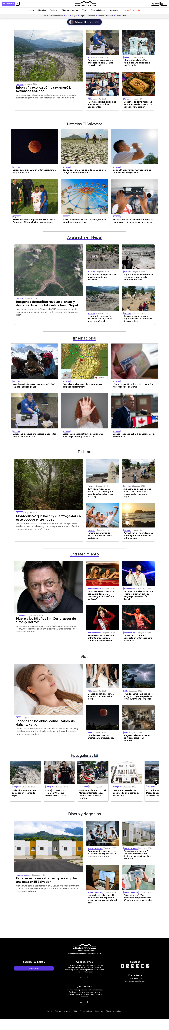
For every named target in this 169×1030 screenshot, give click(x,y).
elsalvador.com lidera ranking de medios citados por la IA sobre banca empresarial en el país (102, 899)
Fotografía (16, 787)
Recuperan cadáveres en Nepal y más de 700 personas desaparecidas (137, 318)
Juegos (74, 16)
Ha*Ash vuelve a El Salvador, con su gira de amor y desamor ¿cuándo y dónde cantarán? (101, 595)
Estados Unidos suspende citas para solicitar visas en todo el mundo (100, 62)
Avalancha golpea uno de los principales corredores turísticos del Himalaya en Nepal (137, 493)
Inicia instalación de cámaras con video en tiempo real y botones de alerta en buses (133, 220)
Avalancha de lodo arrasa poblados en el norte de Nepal (24, 793)
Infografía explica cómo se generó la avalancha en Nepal (44, 89)
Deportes (114, 10)
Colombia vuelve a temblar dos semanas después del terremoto (82, 385)
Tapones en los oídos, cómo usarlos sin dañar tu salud (45, 722)
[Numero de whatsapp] (137, 967)
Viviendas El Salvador (105, 16)
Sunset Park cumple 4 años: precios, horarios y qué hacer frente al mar (84, 220)
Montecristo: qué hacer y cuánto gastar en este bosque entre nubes (48, 517)
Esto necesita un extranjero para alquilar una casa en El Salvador (46, 880)
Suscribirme (34, 968)
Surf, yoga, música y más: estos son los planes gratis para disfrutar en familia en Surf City (100, 493)
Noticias (42, 10)
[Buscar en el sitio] (18, 4)
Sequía (44, 16)
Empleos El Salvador (87, 16)
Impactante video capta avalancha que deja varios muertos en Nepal (100, 318)
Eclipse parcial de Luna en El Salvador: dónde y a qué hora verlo (34, 171)
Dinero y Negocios (113, 1011)
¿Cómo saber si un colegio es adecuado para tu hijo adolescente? (102, 104)
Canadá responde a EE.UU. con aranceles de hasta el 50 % (134, 435)
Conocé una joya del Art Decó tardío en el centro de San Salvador (126, 793)
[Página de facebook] (122, 967)
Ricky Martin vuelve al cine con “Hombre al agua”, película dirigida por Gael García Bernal (138, 595)
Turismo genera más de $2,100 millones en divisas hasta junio (100, 535)
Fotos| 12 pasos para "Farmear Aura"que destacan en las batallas (57, 793)
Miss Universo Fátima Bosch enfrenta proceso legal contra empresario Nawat (101, 638)
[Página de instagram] (132, 967)
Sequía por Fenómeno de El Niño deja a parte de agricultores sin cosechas (84, 171)
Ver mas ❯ (84, 977)
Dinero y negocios (70, 10)
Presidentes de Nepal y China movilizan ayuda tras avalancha (102, 277)
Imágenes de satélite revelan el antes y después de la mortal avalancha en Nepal (47, 303)
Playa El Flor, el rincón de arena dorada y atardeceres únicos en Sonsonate (138, 535)
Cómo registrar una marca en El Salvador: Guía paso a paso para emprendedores (102, 853)
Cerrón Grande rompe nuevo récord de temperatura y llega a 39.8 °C (132, 171)
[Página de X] (127, 967)
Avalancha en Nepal (56, 16)
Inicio (31, 10)
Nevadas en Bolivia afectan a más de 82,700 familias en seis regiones (34, 385)
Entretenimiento (98, 10)
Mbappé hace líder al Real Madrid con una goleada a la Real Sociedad (136, 62)
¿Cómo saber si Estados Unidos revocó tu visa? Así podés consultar (133, 385)
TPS (67, 16)
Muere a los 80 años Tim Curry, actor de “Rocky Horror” (46, 620)
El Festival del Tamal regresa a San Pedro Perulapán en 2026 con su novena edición (137, 104)
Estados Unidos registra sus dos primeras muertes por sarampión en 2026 (83, 435)
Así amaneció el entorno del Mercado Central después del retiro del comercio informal (92, 794)
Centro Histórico (122, 16)
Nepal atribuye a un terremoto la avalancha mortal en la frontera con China (138, 277)
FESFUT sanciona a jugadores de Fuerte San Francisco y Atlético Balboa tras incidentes (34, 220)
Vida (84, 10)
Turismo (53, 10)
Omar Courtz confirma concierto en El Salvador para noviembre (137, 638)
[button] (156, 782)
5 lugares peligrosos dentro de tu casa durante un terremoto (136, 738)
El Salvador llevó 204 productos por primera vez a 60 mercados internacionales (137, 897)
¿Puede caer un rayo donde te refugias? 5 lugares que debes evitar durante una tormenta (138, 696)
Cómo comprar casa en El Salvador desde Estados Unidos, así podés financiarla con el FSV (137, 855)
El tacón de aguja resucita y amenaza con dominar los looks (101, 696)
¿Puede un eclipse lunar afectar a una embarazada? (101, 736)
